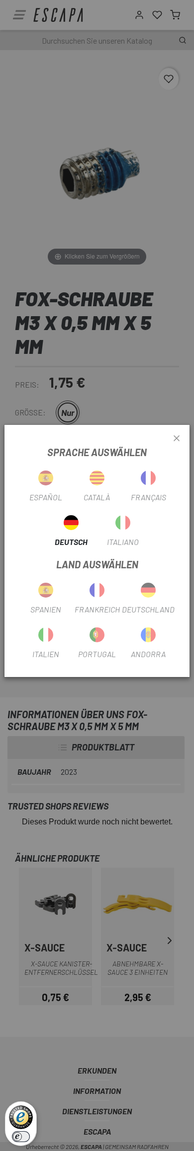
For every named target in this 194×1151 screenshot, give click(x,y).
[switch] (21, 1136)
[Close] (177, 439)
